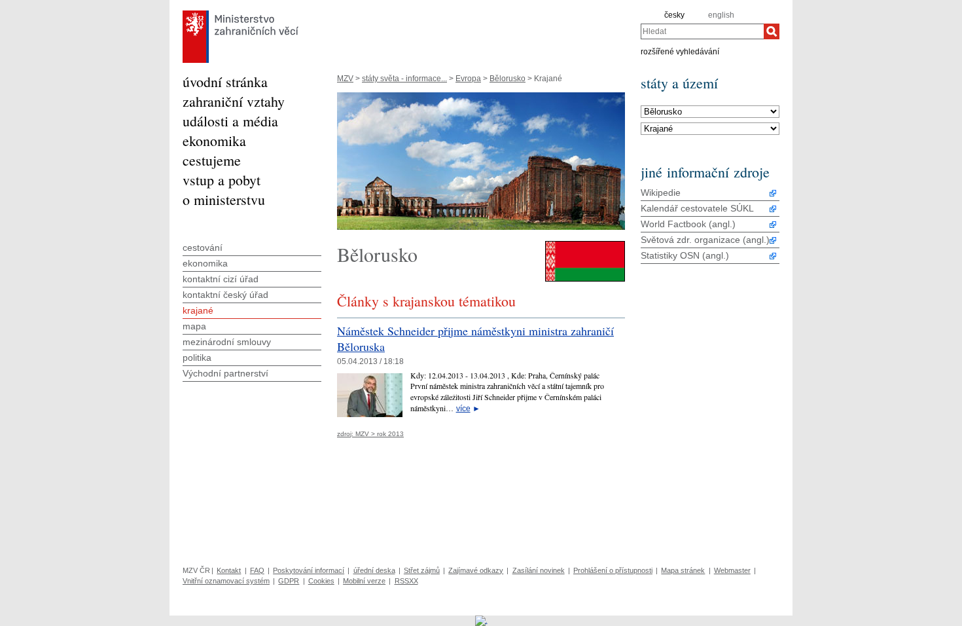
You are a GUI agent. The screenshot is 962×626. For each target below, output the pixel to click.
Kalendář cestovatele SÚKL (697, 208)
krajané (198, 310)
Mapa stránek (683, 570)
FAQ (257, 570)
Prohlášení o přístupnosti (612, 570)
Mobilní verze (364, 581)
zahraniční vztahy (234, 101)
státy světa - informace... (404, 78)
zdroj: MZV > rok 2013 (370, 433)
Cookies (321, 581)
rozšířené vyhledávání (680, 51)
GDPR (288, 581)
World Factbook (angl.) (688, 224)
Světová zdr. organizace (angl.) (705, 239)
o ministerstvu (224, 199)
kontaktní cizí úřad (220, 279)
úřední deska (374, 570)
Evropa (468, 78)
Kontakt (229, 570)
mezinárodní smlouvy (227, 342)
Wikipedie (661, 192)
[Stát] (710, 112)
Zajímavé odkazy (475, 570)
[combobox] (702, 31)
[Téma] (710, 129)
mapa (194, 326)
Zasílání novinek (538, 570)
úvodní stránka (225, 81)
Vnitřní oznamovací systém (226, 581)
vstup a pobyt (221, 179)
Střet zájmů (422, 570)
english (721, 15)
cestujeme (212, 160)
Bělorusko (508, 78)
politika (197, 357)
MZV (345, 78)
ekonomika (214, 140)
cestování (203, 247)
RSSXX (406, 581)
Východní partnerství (225, 373)
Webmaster (732, 570)
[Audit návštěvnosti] (481, 620)
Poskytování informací (308, 570)
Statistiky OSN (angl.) (685, 255)
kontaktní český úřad (225, 294)
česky (674, 15)
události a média (230, 120)
